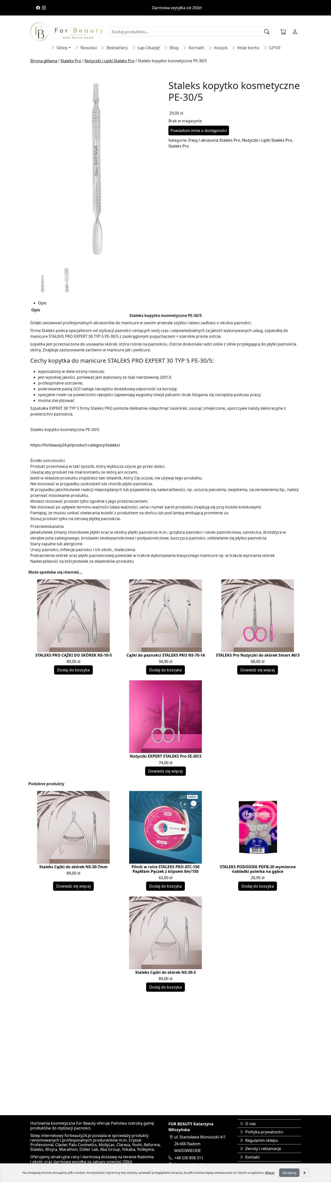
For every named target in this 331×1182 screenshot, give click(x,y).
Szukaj (267, 31)
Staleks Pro (71, 60)
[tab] (169, 303)
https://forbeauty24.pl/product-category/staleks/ (75, 445)
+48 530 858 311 (188, 1157)
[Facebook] (38, 7)
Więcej (269, 1172)
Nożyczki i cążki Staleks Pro (109, 60)
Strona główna (43, 60)
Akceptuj (289, 1172)
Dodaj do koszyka (73, 670)
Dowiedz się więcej (257, 670)
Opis (42, 303)
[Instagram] (44, 7)
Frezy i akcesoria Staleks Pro (214, 140)
